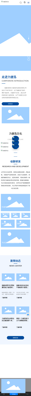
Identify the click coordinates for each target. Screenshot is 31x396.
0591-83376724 (11, 351)
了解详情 (4, 298)
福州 (18, 373)
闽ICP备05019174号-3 (16, 370)
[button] (28, 38)
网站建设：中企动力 (11, 373)
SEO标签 (22, 373)
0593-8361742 (21, 353)
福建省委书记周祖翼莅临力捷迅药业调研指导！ (8, 287)
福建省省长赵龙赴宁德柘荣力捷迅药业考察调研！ (22, 287)
